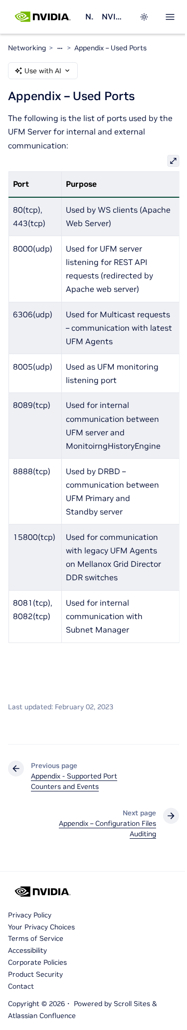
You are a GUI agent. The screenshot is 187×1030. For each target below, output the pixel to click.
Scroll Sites (132, 1003)
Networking (89, 16)
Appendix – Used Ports (110, 47)
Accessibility (27, 950)
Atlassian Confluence (42, 1015)
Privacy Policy (29, 914)
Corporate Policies (37, 962)
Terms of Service (35, 938)
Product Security (35, 974)
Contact (21, 986)
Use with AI (42, 70)
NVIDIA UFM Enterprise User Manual (114, 16)
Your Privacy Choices (41, 926)
